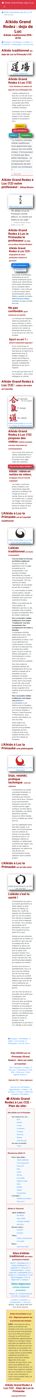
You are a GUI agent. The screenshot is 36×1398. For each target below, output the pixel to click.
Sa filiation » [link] (20, 270)
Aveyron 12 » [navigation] (14, 1294)
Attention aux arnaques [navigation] (24, 1198)
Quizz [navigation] (19, 1184)
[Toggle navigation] (4, 7)
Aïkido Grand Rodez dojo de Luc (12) (17, 12)
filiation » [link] (20, 701)
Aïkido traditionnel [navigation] (23, 1160)
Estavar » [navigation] (26, 1280)
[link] (20, 68)
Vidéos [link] (19, 1146)
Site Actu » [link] (21, 1072)
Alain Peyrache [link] (21, 1140)
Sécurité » (27, 1302)
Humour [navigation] (19, 1175)
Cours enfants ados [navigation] (23, 1163)
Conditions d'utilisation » (20, 1300)
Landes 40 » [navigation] (25, 1296)
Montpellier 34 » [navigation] (25, 1273)
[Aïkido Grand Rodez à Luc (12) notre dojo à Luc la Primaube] (3, 42)
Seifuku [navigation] (19, 1190)
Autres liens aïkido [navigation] (23, 1246)
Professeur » (19, 42)
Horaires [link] (19, 1122)
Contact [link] (19, 1125)
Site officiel (20, 1215)
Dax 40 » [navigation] (26, 1268)
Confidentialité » (16, 1302)
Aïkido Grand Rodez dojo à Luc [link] (19, 3)
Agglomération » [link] (15, 1089)
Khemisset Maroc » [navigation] (18, 1270)
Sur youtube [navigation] (20, 1241)
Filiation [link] (19, 1137)
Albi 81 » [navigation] (14, 1263)
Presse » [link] (21, 1092)
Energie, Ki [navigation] (20, 1166)
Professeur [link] (20, 1134)
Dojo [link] (18, 1119)
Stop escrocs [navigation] (21, 1201)
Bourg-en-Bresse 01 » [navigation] (20, 1265)
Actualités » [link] (25, 1094)
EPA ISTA (20, 1224)
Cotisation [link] (20, 1131)
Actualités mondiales (23, 1221)
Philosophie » (18, 44)
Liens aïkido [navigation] (21, 1178)
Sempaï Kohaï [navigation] (21, 1193)
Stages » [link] (27, 1067)
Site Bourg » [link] (23, 1070)
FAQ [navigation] (18, 1169)
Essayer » (9, 42)
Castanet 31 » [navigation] (16, 1268)
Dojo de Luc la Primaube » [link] (20, 1087)
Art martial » (7, 44)
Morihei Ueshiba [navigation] (22, 1181)
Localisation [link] (20, 1128)
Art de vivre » (25, 1043)
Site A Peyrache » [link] (16, 1067)
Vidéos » (28, 42)
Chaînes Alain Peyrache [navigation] (24, 1238)
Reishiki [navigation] (19, 1187)
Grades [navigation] (19, 1172)
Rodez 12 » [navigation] (12, 1275)
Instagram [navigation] (20, 1233)
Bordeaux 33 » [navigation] (24, 1263)
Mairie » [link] (26, 1089)
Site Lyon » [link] (13, 1070)
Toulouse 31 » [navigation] (23, 1275)
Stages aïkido (21, 1218)
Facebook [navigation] (20, 1230)
